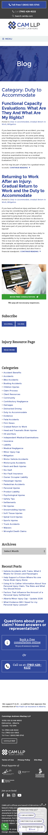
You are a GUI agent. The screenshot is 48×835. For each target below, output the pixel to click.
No (19, 423)
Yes (28, 423)
